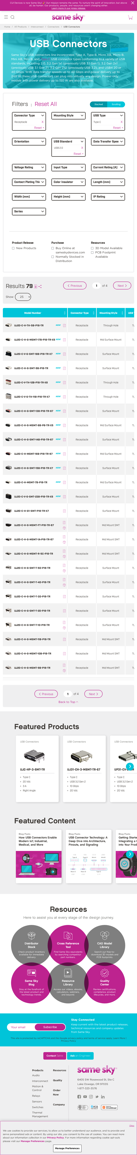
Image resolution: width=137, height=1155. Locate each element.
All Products (20, 27)
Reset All (46, 103)
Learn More (119, 1038)
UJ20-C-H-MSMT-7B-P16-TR (30, 482)
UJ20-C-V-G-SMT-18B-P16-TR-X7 (33, 353)
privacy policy (75, 1038)
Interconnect (37, 27)
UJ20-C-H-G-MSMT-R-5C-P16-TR (33, 553)
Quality (57, 1080)
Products (37, 1070)
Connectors (53, 27)
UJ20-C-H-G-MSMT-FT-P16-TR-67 (34, 524)
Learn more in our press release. (69, 8)
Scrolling (116, 104)
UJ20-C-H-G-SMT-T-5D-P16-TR (32, 567)
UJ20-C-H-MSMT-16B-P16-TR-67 (33, 453)
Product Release (23, 242)
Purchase (57, 242)
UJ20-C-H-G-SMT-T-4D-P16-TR (32, 581)
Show (10, 297)
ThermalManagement (40, 1114)
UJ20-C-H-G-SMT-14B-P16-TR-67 (33, 439)
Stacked (99, 104)
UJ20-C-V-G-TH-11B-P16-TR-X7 (32, 396)
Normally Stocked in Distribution (70, 259)
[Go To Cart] (130, 17)
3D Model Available (108, 248)
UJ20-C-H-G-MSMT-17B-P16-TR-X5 (34, 339)
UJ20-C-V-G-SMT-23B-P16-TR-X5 (33, 496)
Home (7, 27)
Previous (76, 285)
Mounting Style (108, 312)
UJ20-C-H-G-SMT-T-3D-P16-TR (32, 596)
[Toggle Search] (12, 17)
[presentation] (130, 767)
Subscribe (50, 1027)
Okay (131, 1125)
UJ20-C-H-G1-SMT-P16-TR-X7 (31, 510)
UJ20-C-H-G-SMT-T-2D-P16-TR (32, 610)
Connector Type (80, 312)
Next (121, 285)
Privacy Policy (68, 1040)
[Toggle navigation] (6, 17)
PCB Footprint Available (105, 254)
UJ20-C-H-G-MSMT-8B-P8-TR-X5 (33, 425)
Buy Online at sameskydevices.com (70, 250)
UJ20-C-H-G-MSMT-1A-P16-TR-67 (34, 539)
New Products (26, 248)
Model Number (32, 312)
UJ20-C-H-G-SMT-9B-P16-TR (31, 367)
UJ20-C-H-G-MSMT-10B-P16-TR (32, 653)
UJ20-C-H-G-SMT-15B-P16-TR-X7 (33, 467)
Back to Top (67, 702)
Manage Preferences (33, 1141)
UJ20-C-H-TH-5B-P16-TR (29, 325)
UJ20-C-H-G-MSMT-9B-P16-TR (32, 667)
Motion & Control (37, 1088)
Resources (98, 242)
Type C (45, 59)
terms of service (96, 1038)
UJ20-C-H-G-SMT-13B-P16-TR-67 (33, 410)
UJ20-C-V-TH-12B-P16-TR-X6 (31, 382)
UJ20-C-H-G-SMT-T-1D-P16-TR (32, 624)
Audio (36, 1075)
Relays (36, 1095)
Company (59, 1104)
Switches (37, 1107)
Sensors (37, 1101)
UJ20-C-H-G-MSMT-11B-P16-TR (32, 639)
